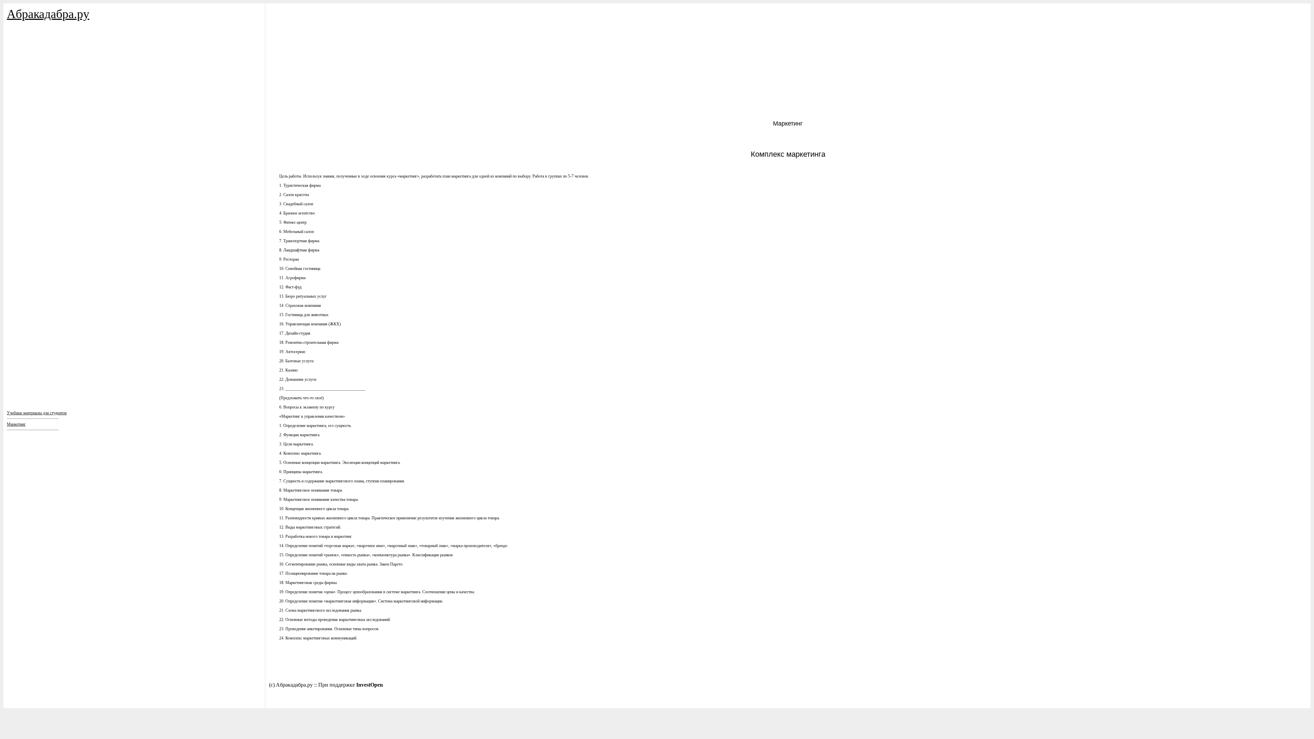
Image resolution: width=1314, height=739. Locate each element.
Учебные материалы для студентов (37, 413)
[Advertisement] (48, 95)
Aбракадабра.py (48, 14)
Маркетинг (16, 424)
